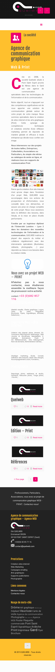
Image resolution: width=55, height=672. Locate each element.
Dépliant (15, 611)
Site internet (28, 617)
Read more (37, 406)
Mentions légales (18, 590)
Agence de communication (30, 614)
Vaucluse (26, 611)
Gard (33, 630)
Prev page (20, 479)
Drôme (15, 607)
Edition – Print (22, 430)
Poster (19, 620)
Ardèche (36, 626)
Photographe (17, 617)
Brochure (15, 633)
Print (14, 630)
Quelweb (17, 399)
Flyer (40, 630)
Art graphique (27, 607)
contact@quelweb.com (24, 546)
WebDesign (38, 608)
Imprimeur (24, 630)
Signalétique (24, 626)
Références (19, 462)
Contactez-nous (18, 593)
